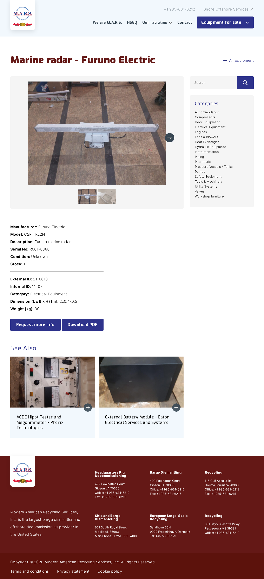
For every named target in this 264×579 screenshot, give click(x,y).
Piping (199, 157)
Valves (200, 191)
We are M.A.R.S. (107, 22)
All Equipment (241, 60)
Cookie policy (110, 571)
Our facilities (154, 22)
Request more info (35, 324)
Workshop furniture (209, 196)
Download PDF (83, 324)
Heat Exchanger (207, 142)
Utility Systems (206, 186)
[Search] (245, 82)
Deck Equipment (207, 122)
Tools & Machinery (208, 181)
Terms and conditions (29, 571)
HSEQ (132, 22)
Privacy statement (73, 571)
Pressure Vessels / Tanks (214, 167)
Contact (184, 22)
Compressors (205, 117)
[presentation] (169, 137)
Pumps (200, 172)
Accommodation (207, 112)
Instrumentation (207, 152)
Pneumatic (203, 162)
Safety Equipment (208, 176)
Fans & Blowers (206, 137)
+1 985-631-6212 (179, 9)
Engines (201, 132)
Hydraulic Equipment (210, 147)
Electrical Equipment (210, 127)
